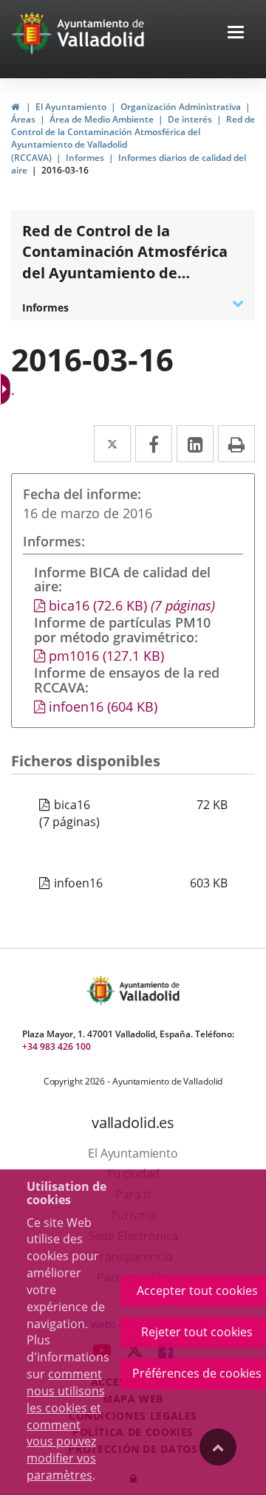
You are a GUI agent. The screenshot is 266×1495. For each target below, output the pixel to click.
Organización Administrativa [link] (180, 106)
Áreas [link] (23, 119)
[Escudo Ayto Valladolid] (101, 990)
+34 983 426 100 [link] (56, 1046)
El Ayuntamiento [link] (70, 106)
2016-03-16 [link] (65, 170)
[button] (235, 33)
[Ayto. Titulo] (148, 990)
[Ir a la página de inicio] (33, 33)
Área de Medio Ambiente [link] (102, 119)
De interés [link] (190, 119)
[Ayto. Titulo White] (101, 33)
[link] (15, 106)
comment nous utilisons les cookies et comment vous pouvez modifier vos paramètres (66, 1424)
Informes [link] (85, 157)
